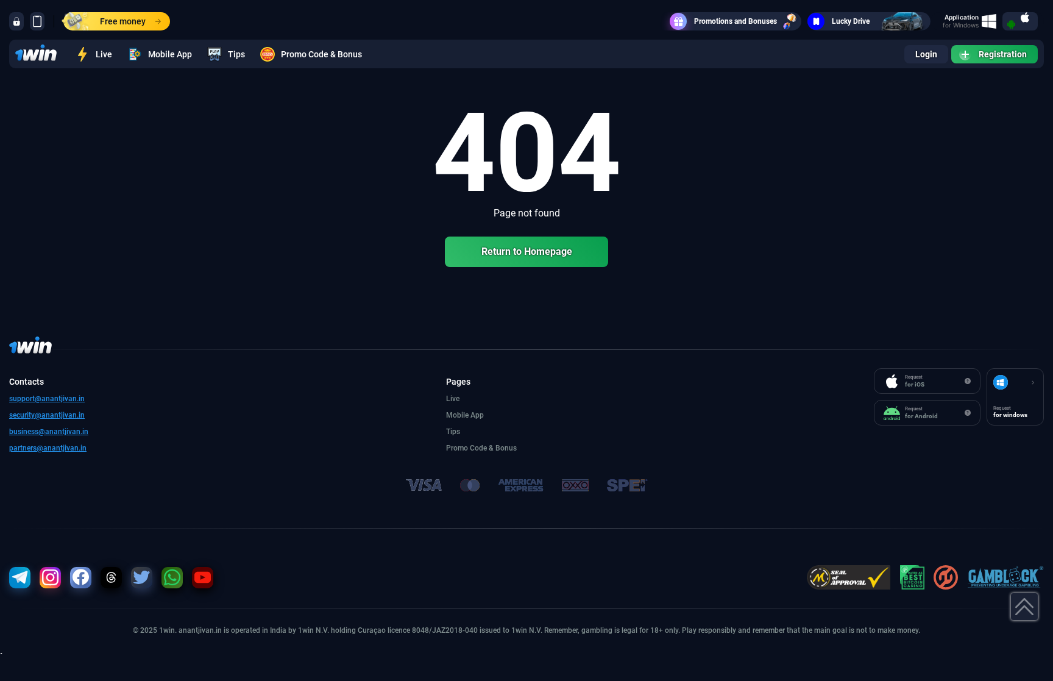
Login (926, 54)
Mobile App (170, 54)
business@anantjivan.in (48, 431)
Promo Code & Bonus (321, 54)
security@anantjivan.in (47, 415)
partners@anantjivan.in (48, 448)
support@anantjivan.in (47, 398)
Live (104, 54)
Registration (1003, 54)
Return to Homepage (526, 251)
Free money (123, 21)
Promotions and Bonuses (735, 21)
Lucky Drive (851, 21)
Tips (236, 54)
